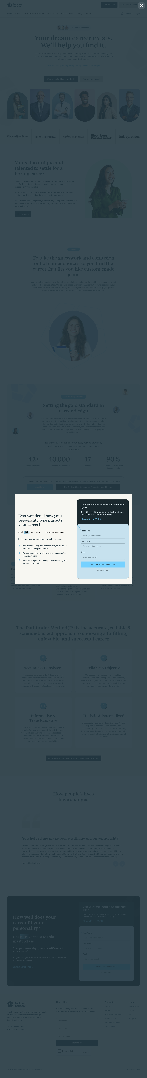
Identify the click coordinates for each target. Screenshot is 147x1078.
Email (83, 552)
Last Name (85, 541)
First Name (85, 531)
